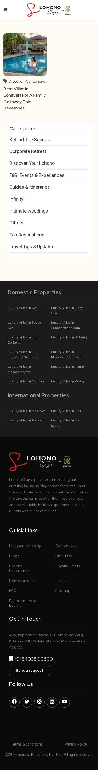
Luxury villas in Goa (23, 308)
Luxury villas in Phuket (25, 420)
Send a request (29, 670)
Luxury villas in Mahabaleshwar (20, 369)
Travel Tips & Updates (31, 246)
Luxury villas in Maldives (27, 411)
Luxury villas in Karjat (67, 367)
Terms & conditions (27, 744)
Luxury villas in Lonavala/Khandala (22, 354)
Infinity (16, 199)
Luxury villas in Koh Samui (66, 423)
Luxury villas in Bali (66, 411)
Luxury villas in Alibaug (69, 337)
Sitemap (63, 590)
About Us (63, 555)
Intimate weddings (28, 211)
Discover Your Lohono (27, 81)
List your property (25, 545)
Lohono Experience (19, 568)
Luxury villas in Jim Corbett (23, 340)
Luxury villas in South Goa (24, 325)
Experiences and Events (24, 603)
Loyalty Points (67, 565)
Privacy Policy (76, 744)
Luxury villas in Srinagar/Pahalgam (65, 325)
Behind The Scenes (29, 139)
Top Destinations (26, 235)
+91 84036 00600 (35, 659)
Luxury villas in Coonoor (26, 381)
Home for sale (22, 580)
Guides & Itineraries (29, 187)
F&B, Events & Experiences (37, 175)
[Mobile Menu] (6, 9)
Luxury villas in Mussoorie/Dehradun (67, 354)
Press (60, 580)
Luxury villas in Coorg (67, 381)
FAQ (13, 590)
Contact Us (65, 545)
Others (16, 222)
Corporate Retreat (27, 151)
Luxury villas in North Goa (67, 310)
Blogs (14, 555)
